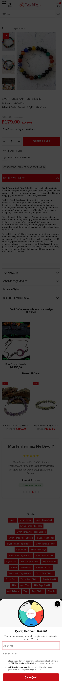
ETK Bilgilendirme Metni (21, 663)
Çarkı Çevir (31, 677)
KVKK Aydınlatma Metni (18, 667)
